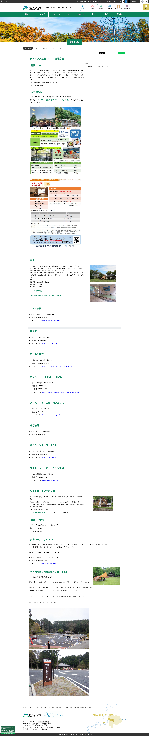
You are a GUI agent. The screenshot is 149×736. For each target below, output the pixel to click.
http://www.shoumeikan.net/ (49, 343)
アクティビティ (51, 48)
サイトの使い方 (77, 707)
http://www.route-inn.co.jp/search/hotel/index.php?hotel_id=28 (60, 392)
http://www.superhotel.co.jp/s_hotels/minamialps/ (56, 415)
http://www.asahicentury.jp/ (49, 457)
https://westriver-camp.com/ (49, 480)
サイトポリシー (47, 707)
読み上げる (112, 1)
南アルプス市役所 (32, 714)
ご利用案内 (79, 1)
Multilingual (87, 1)
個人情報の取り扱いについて (62, 707)
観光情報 (42, 48)
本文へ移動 (4, 1)
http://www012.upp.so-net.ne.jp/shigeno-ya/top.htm (56, 366)
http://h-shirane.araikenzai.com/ (50, 320)
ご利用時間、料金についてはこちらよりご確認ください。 (48, 295)
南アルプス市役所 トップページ (32, 7)
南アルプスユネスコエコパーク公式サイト (82, 7)
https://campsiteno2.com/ (48, 563)
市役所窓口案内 (43, 721)
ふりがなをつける (100, 1)
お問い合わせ (27, 707)
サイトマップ (37, 707)
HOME (36, 48)
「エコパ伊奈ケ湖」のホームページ (41, 512)
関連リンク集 (87, 707)
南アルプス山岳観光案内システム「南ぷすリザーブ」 (53, 100)
